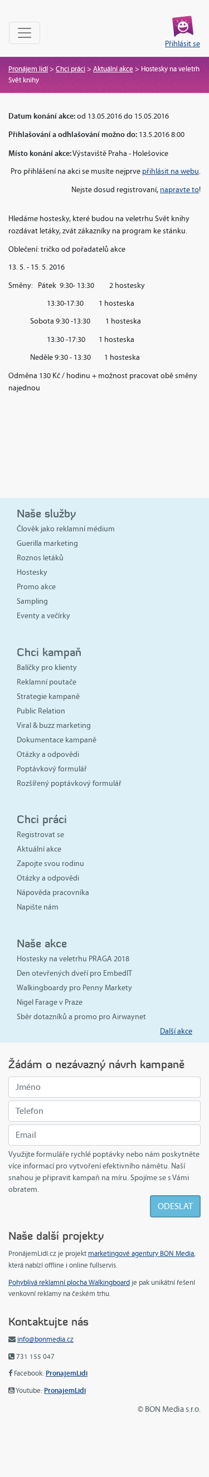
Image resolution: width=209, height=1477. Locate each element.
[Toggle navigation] (24, 33)
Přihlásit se (182, 43)
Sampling (32, 601)
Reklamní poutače (46, 682)
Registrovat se (40, 834)
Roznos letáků (40, 558)
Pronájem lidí (28, 69)
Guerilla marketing (47, 543)
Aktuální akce (113, 69)
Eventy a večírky (43, 615)
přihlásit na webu (170, 171)
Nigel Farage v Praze (49, 1002)
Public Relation (41, 711)
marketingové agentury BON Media (141, 1253)
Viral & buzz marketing (54, 725)
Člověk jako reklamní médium (66, 529)
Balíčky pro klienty (47, 667)
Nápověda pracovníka (53, 892)
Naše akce (42, 943)
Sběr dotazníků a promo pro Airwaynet (81, 1016)
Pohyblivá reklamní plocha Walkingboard (69, 1282)
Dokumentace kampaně (56, 740)
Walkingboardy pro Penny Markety (74, 987)
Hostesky (32, 572)
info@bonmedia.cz (45, 1339)
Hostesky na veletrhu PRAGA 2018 (73, 959)
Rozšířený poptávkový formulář (69, 783)
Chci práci (70, 69)
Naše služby (46, 513)
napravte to (179, 189)
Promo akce (36, 586)
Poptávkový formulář (52, 769)
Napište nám (38, 907)
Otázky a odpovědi (48, 754)
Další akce (176, 1031)
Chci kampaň (49, 652)
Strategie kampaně (48, 696)
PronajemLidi (67, 1373)
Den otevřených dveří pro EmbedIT (74, 973)
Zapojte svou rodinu (50, 863)
